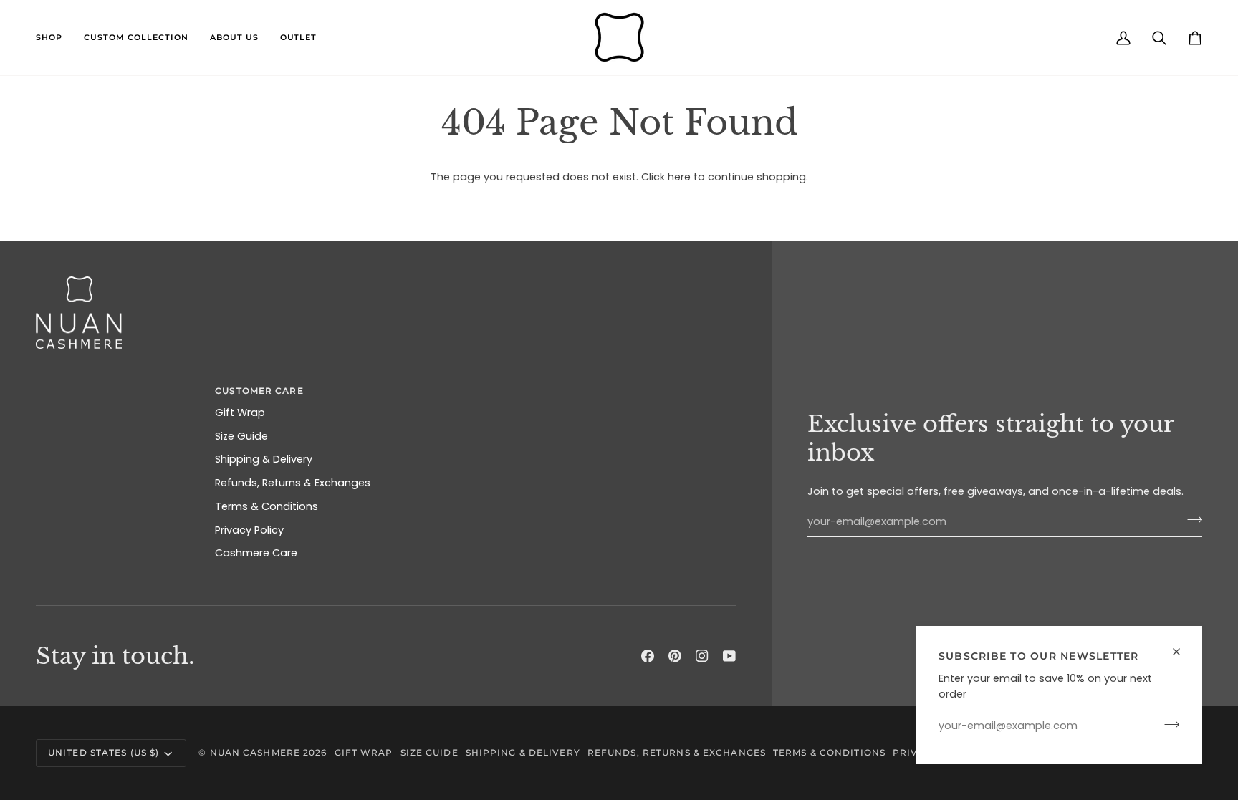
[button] (54, 37)
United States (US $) (103, 752)
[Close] (1182, 652)
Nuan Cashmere (255, 752)
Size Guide (241, 436)
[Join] (1167, 724)
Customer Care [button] (259, 390)
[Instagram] (702, 656)
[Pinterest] (674, 656)
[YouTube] (729, 656)
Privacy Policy (249, 530)
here (679, 177)
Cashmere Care (256, 553)
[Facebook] (647, 656)
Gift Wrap (240, 412)
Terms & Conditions (266, 506)
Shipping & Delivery (263, 459)
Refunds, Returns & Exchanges (292, 483)
